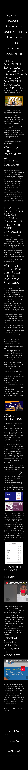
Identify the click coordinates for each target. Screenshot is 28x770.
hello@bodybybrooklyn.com (14, 755)
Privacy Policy (24, 769)
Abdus (5, 92)
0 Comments (11, 92)
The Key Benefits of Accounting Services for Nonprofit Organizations (13, 485)
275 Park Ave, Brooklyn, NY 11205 (14, 735)
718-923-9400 (14, 745)
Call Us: (14, 1)
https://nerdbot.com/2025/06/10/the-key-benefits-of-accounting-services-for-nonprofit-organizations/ (13, 393)
